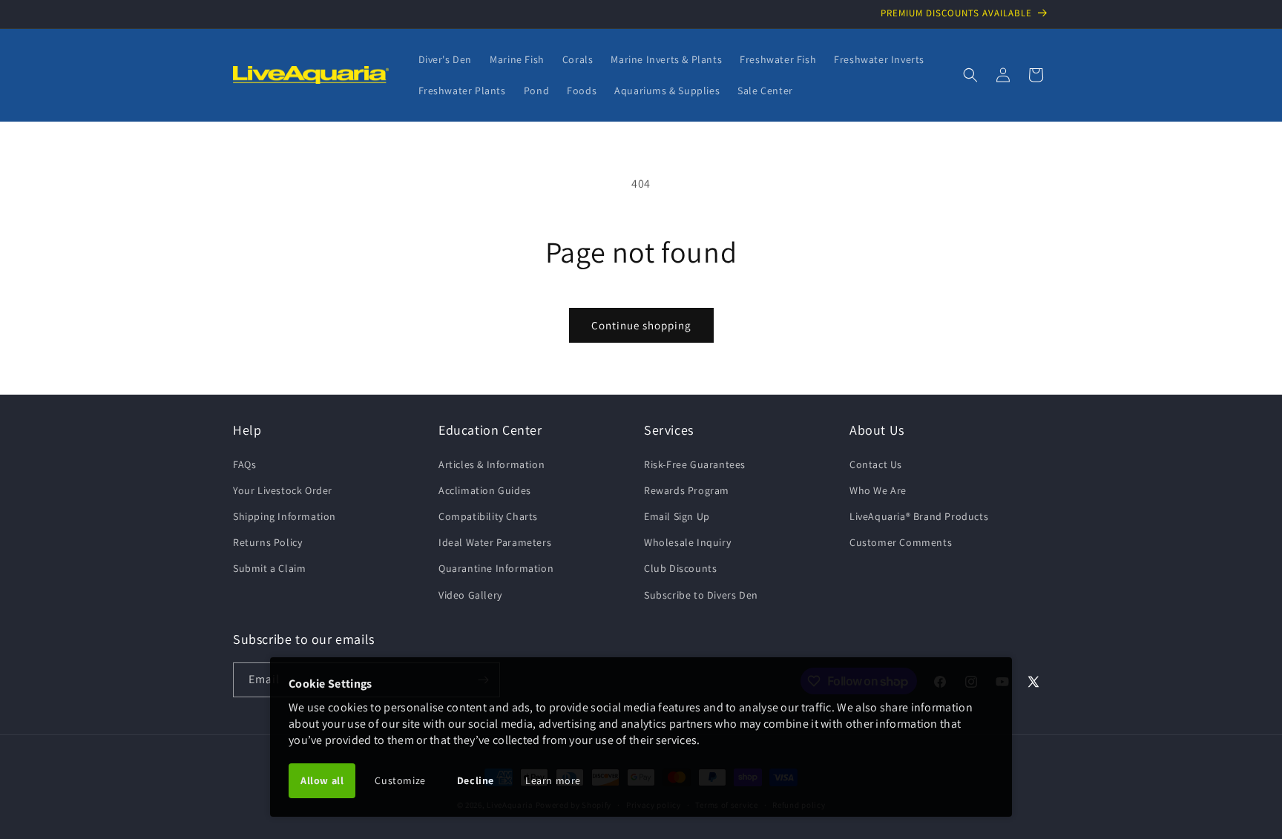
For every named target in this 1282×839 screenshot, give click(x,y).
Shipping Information (284, 516)
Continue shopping (641, 325)
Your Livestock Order (282, 490)
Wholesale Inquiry (687, 542)
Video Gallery (470, 595)
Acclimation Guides (484, 490)
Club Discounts (680, 568)
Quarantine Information (495, 568)
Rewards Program (686, 490)
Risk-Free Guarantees (695, 464)
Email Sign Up (677, 516)
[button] (970, 75)
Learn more (553, 780)
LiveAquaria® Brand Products (918, 516)
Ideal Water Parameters (494, 542)
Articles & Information (491, 464)
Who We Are (878, 490)
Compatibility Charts (488, 516)
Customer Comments (900, 542)
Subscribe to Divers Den (701, 595)
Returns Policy (267, 542)
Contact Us (875, 464)
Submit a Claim (269, 568)
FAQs (244, 464)
